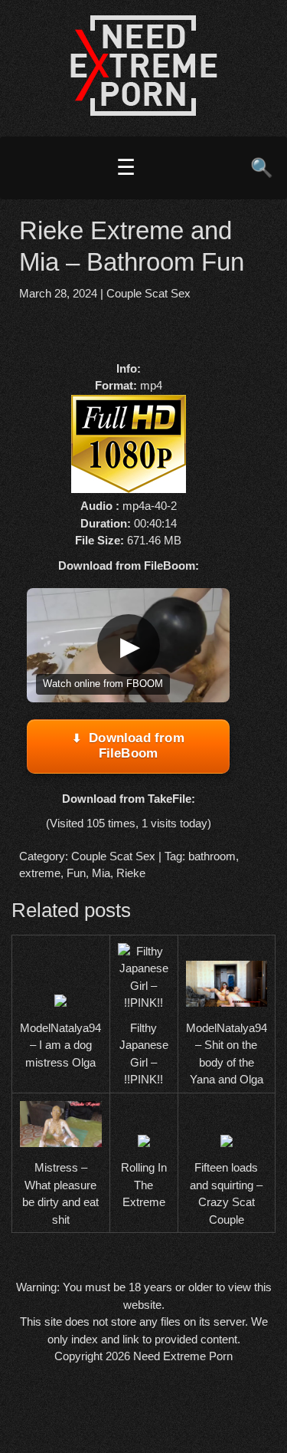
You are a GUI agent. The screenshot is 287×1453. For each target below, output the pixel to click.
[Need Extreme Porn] (143, 111)
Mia (101, 872)
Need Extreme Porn (183, 1356)
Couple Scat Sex (148, 293)
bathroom (212, 856)
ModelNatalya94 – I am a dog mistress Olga (60, 1045)
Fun (76, 872)
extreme (39, 872)
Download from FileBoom (136, 746)
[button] (128, 645)
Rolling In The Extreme (144, 1184)
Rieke (130, 872)
